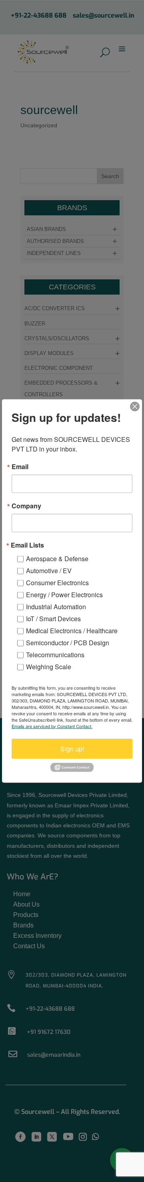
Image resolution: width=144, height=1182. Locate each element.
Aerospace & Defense (57, 558)
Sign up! (72, 748)
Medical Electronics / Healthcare (72, 630)
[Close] (135, 406)
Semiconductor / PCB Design (67, 642)
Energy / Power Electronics (64, 594)
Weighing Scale (48, 666)
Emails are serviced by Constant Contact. (52, 725)
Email (20, 466)
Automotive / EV (49, 570)
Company (26, 505)
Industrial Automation (56, 606)
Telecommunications (55, 654)
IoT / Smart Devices (53, 618)
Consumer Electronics (57, 582)
